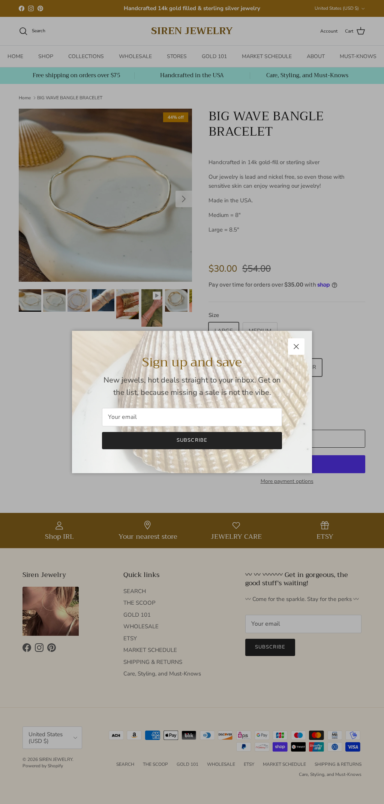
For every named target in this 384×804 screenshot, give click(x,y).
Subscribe (192, 440)
